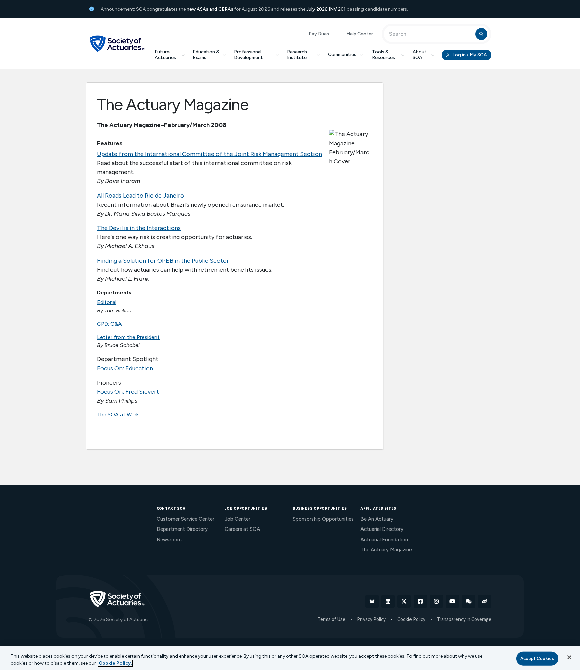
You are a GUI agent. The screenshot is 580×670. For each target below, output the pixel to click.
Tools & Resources (383, 54)
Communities (342, 54)
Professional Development (248, 54)
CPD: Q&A (109, 324)
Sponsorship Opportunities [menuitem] (323, 519)
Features (110, 143)
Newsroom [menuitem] (169, 540)
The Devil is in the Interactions (139, 228)
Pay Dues (319, 34)
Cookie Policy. (115, 663)
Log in (469, 55)
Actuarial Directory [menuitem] (381, 529)
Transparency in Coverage (464, 620)
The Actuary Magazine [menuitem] (386, 550)
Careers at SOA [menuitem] (242, 529)
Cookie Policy (411, 620)
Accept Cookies (537, 658)
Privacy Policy (371, 620)
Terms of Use (331, 620)
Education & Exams (206, 54)
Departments (114, 292)
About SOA (420, 54)
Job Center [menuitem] (237, 519)
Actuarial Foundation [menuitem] (384, 540)
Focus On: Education (125, 368)
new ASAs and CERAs (210, 9)
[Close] (569, 657)
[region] (290, 658)
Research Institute (297, 54)
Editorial (106, 302)
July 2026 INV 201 (326, 9)
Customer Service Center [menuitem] (185, 519)
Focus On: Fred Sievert (128, 391)
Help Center (359, 34)
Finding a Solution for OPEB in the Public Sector (163, 260)
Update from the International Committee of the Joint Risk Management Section (209, 154)
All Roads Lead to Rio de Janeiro (140, 195)
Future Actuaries (165, 54)
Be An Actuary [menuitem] (376, 519)
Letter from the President (128, 337)
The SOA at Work (118, 414)
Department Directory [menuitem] (182, 529)
